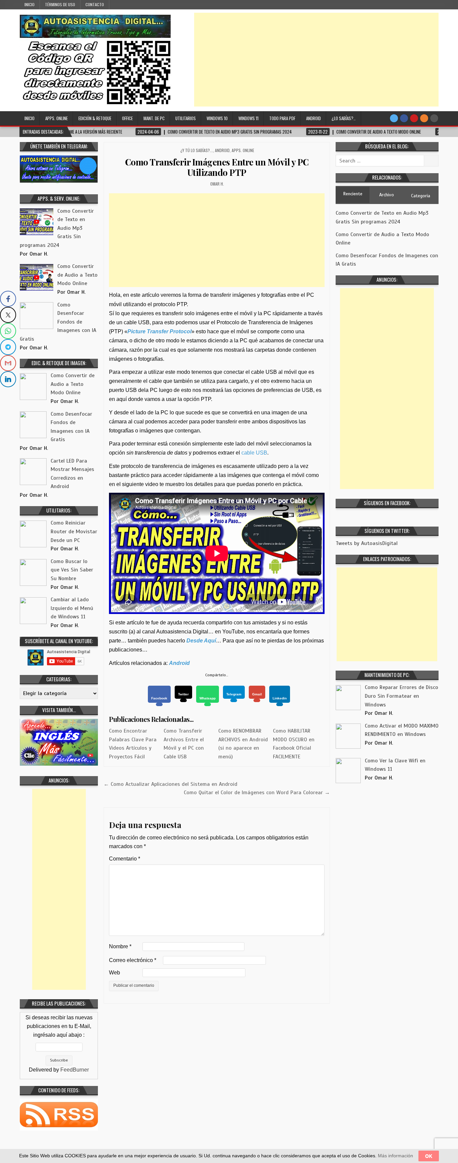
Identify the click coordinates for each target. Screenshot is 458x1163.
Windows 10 (217, 118)
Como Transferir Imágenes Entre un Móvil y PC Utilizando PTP (217, 167)
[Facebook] (404, 118)
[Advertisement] (316, 60)
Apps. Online (56, 118)
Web (114, 972)
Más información (395, 1155)
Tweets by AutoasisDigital (367, 543)
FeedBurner (74, 1070)
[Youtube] (414, 118)
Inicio (29, 4)
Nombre (120, 946)
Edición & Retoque (94, 118)
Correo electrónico (132, 960)
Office (127, 118)
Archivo (386, 195)
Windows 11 (248, 118)
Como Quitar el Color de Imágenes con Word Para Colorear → (257, 792)
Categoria (420, 196)
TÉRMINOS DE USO (60, 4)
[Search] (434, 118)
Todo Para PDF (282, 118)
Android (313, 118)
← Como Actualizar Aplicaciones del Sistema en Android (170, 784)
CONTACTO (94, 4)
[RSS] (424, 118)
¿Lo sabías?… (344, 118)
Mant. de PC (154, 118)
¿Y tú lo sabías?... (196, 150)
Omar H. (217, 184)
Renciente (352, 194)
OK (428, 1156)
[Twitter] (394, 118)
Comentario (124, 859)
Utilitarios (185, 118)
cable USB (254, 453)
